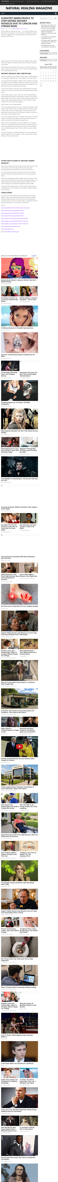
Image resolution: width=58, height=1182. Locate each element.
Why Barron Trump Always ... (49, 1)
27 (48, 80)
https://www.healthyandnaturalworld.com (10, 226)
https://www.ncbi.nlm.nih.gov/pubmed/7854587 (12, 215)
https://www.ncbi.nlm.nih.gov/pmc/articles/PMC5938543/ (14, 218)
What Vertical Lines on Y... (33, 1)
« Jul (41, 85)
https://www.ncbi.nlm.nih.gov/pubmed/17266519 (12, 213)
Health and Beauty (16, 28)
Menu (3, 13)
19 (46, 78)
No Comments (24, 28)
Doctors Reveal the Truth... (8, 3)
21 (50, 78)
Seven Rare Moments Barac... (17, 1)
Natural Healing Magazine (29, 8)
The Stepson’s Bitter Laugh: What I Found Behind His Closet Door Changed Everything (49, 42)
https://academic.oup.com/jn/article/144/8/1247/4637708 (14, 221)
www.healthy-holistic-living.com (12, 231)
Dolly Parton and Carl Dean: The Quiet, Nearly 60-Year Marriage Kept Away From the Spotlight (48, 27)
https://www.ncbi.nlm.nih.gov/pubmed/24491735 (12, 210)
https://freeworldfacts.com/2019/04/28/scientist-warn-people (15, 207)
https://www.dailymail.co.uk (7, 229)
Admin (2, 28)
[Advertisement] (19, 48)
